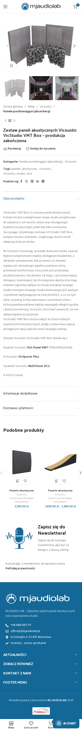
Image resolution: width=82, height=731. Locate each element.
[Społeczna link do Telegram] (43, 181)
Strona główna (13, 106)
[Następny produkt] (14, 121)
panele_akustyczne (24, 168)
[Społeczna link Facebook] (21, 181)
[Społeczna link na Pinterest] (32, 181)
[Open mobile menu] (5, 6)
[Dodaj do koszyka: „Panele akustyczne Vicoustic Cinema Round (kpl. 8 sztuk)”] (18, 481)
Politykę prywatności (20, 568)
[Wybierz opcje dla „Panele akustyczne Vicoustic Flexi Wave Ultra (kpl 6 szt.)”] (56, 481)
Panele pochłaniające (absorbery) (26, 111)
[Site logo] (41, 6)
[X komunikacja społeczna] (26, 181)
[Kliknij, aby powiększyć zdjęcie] (11, 66)
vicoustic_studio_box (17, 173)
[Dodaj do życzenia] (25, 481)
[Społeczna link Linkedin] (37, 181)
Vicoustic (46, 106)
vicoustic (45, 168)
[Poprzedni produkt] (5, 121)
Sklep (31, 106)
